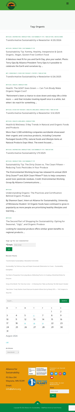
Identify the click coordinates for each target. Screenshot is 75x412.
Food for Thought (24, 73)
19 (25, 323)
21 (42, 323)
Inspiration (17, 36)
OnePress (44, 407)
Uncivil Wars (59, 36)
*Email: (9, 244)
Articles (9, 36)
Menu (67, 3)
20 (34, 323)
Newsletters (26, 36)
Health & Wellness (33, 109)
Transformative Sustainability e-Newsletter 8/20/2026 (22, 261)
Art (7, 73)
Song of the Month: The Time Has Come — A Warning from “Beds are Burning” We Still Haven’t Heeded (37, 284)
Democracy (13, 73)
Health (15, 84)
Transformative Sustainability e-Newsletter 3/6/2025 (33, 113)
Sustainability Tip (38, 36)
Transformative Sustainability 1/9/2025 (26, 153)
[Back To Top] (37, 403)
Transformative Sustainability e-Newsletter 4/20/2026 (33, 40)
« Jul (7, 342)
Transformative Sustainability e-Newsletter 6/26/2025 (33, 76)
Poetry (34, 73)
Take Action (49, 36)
